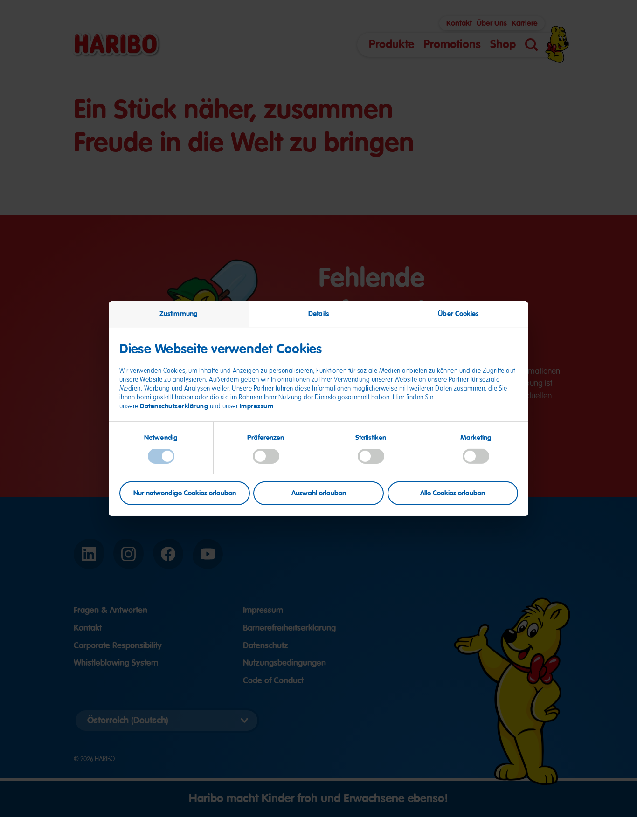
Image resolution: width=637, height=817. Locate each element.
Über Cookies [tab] (458, 313)
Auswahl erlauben (318, 493)
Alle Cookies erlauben (452, 493)
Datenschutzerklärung (174, 406)
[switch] (266, 455)
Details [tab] (318, 313)
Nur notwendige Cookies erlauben (184, 493)
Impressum (257, 406)
